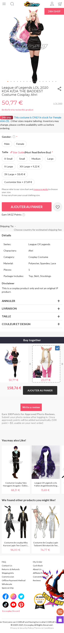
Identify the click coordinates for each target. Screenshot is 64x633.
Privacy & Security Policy (21, 628)
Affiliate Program (41, 573)
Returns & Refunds (11, 569)
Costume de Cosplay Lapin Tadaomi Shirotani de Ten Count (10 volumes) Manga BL (45, 544)
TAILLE (6, 316)
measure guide (40, 189)
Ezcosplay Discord (11, 611)
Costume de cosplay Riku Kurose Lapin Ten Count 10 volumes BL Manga (16, 544)
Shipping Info (8, 573)
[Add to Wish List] (57, 206)
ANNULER (8, 300)
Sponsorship (8, 588)
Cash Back (38, 565)
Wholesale (7, 584)
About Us (37, 569)
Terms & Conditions (44, 628)
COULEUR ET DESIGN (16, 324)
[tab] (32, 235)
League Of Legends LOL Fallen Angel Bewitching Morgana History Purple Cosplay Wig (45, 484)
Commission (8, 576)
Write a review (31, 407)
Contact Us (7, 565)
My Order (37, 562)
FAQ (4, 562)
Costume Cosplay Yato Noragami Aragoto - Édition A (16, 484)
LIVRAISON (9, 308)
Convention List (40, 576)
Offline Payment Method (13, 580)
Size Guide (32, 152)
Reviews (37, 580)
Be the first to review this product (17, 109)
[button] (8, 81)
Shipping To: (7, 226)
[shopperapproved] (40, 601)
